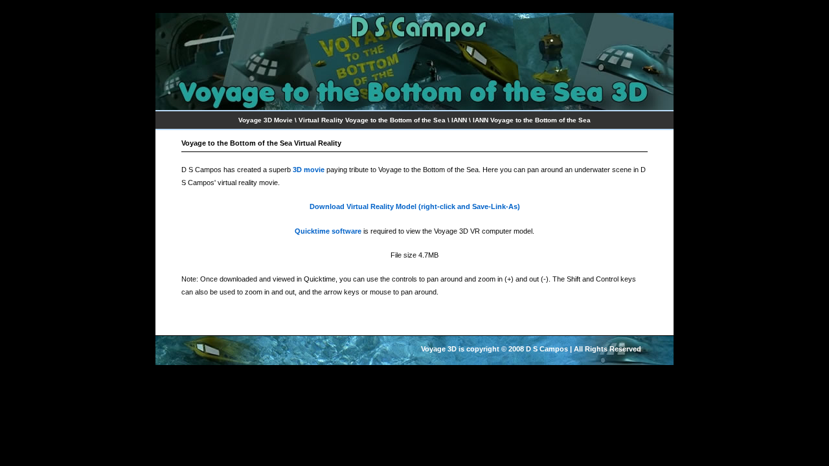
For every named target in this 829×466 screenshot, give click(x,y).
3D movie (308, 169)
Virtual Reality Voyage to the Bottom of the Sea (372, 120)
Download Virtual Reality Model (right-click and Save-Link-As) (415, 206)
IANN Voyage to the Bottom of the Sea (532, 120)
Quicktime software (328, 231)
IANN (459, 120)
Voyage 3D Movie (265, 120)
